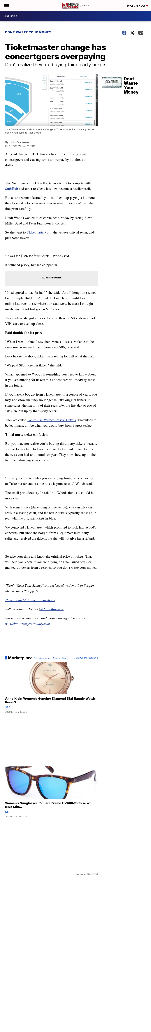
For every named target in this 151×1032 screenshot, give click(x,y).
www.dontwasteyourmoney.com (27, 623)
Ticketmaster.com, (39, 232)
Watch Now (136, 5)
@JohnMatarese (51, 609)
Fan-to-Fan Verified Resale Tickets (51, 419)
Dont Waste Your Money (28, 32)
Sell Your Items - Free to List (50, 658)
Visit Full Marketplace (86, 658)
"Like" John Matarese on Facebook (30, 600)
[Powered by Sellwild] (92, 874)
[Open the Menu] (6, 5)
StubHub (12, 188)
